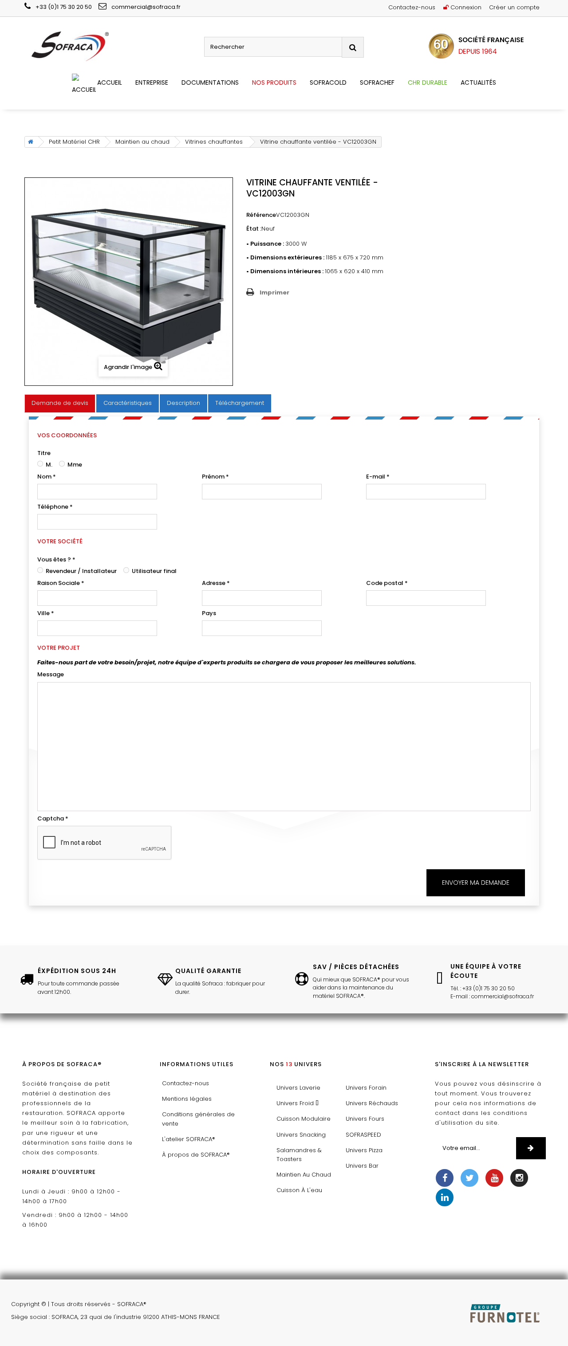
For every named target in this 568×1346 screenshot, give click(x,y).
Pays (209, 613)
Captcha (52, 818)
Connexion (465, 7)
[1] (531, 1148)
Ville (45, 613)
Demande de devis (60, 403)
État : (253, 228)
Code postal (387, 583)
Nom (46, 476)
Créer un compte (514, 7)
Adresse (216, 583)
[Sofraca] (111, 47)
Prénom (215, 476)
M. (48, 464)
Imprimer (274, 292)
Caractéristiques (127, 403)
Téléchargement (239, 403)
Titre (44, 453)
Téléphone (55, 506)
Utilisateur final (153, 571)
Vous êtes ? (56, 559)
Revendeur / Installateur (80, 571)
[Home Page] (29, 142)
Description (183, 403)
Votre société (60, 541)
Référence (261, 215)
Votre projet (58, 648)
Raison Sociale (60, 583)
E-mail (378, 476)
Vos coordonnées (67, 435)
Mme (74, 464)
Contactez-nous (411, 7)
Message (50, 674)
